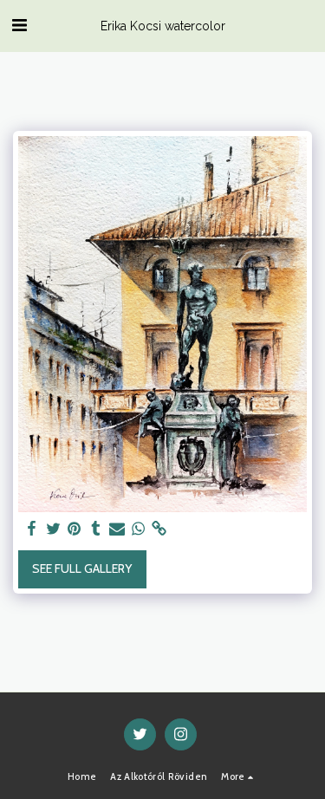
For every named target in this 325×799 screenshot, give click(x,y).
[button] (19, 25)
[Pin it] (74, 529)
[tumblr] (96, 529)
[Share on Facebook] (32, 529)
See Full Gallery (82, 568)
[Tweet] (54, 529)
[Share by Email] (117, 529)
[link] (159, 529)
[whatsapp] (138, 529)
